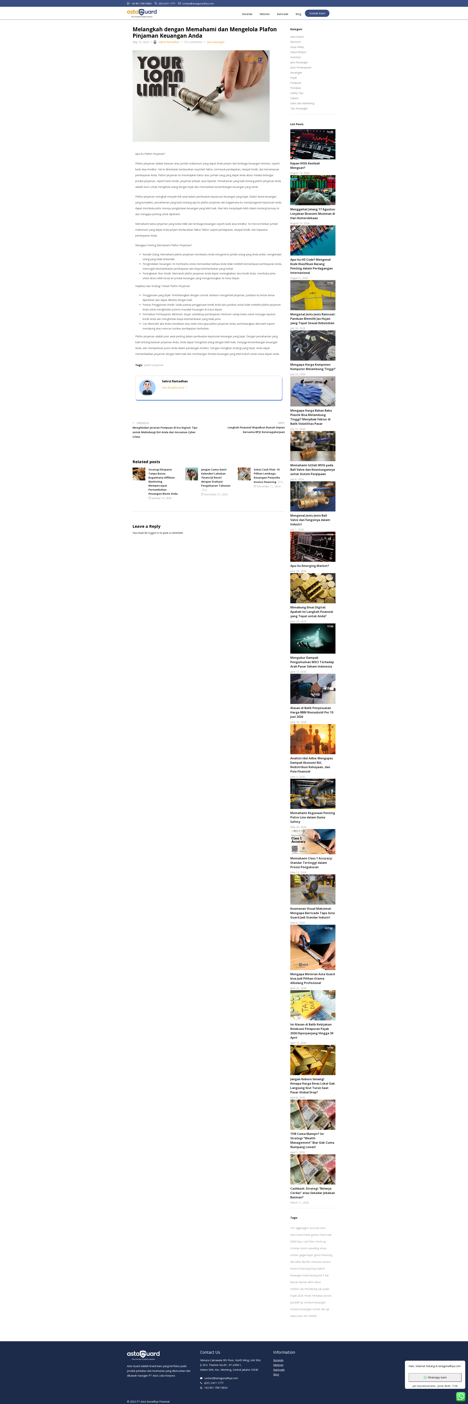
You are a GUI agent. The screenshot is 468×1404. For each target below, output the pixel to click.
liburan (294, 1282)
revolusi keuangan (301, 1309)
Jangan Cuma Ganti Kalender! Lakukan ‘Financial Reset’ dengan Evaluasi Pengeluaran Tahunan (215, 477)
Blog (298, 14)
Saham (294, 98)
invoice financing (300, 1268)
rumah (316, 1309)
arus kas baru (318, 1228)
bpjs (299, 1241)
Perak (307, 1295)
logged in (153, 533)
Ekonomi (295, 42)
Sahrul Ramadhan (168, 42)
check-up (320, 1241)
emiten (294, 1255)
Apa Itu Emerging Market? (309, 566)
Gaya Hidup (297, 47)
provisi (327, 1295)
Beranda (247, 14)
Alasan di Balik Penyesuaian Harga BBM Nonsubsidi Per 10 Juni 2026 (311, 712)
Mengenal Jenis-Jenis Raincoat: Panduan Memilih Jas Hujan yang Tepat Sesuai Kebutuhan (312, 318)
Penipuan (295, 83)
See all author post (173, 387)
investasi (316, 1262)
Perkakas (295, 88)
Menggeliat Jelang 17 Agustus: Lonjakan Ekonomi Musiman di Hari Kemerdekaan (312, 213)
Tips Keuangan (299, 108)
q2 (301, 1302)
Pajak (293, 77)
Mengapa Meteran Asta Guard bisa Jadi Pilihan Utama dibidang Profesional (312, 978)
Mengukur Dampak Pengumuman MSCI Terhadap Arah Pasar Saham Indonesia (312, 662)
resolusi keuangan (315, 1302)
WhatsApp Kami (437, 1377)
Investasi (295, 57)
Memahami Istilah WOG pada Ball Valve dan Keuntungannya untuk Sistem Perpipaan (312, 469)
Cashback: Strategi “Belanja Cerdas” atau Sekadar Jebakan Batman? (312, 1192)
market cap (297, 1289)
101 (292, 1228)
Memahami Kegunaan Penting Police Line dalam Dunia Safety (312, 817)
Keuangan (296, 72)
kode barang (310, 1275)
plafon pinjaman (153, 365)
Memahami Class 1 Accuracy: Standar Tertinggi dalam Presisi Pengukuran (311, 862)
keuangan (296, 1275)
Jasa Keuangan (299, 62)
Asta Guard (296, 36)
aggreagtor (302, 1228)
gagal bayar (306, 1255)
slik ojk (325, 1309)
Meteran (265, 14)
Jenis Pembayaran (301, 67)
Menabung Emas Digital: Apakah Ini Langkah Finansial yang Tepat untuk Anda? (311, 611)
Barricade (282, 14)
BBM (293, 1241)
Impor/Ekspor (298, 52)
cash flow (308, 1241)
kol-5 (321, 1275)
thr (305, 1316)
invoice (326, 1262)
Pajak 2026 (296, 1295)
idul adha (295, 1262)
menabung (311, 1289)
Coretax (295, 1248)
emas (323, 1248)
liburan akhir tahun (310, 1282)
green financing (323, 1255)
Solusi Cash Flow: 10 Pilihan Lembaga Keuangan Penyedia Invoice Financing (267, 476)
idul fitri (306, 1262)
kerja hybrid (317, 1268)
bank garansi (311, 1234)
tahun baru (296, 1316)
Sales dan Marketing (302, 103)
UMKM (312, 1316)
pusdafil (294, 1302)
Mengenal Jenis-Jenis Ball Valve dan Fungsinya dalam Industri (310, 519)
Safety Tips (296, 93)
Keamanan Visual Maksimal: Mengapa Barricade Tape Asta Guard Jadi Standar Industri (312, 913)
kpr (327, 1275)
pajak (326, 1289)
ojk (320, 1289)
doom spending (310, 1248)
